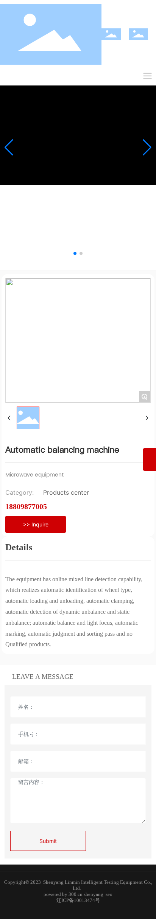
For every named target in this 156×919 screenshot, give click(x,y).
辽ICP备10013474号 (78, 900)
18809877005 (26, 506)
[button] (74, 253)
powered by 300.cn (63, 894)
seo (109, 894)
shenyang (93, 894)
